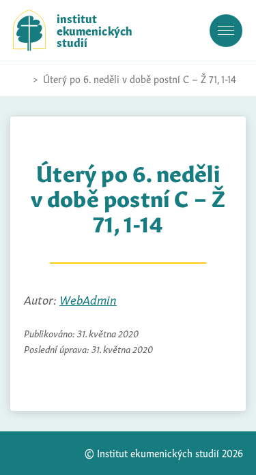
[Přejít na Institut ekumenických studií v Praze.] (20, 79)
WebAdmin (88, 299)
